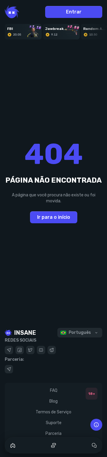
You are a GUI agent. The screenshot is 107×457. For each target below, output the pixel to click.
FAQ (53, 390)
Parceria (53, 433)
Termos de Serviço (53, 412)
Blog (53, 401)
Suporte (54, 422)
